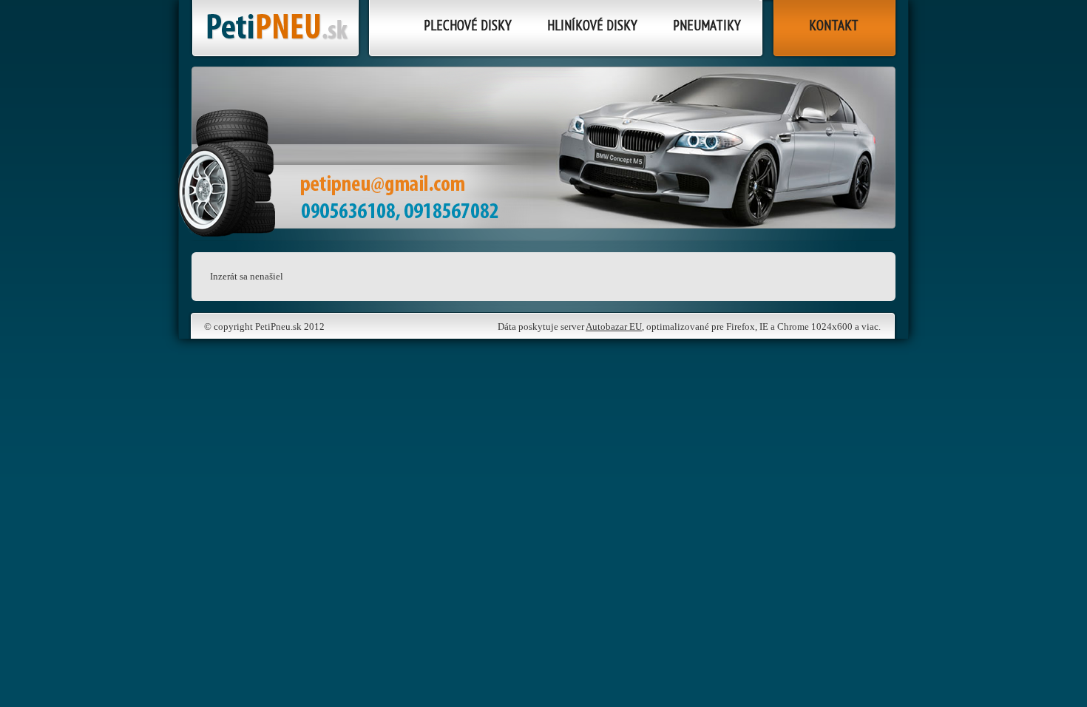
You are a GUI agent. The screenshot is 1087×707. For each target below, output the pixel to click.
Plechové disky (468, 25)
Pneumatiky (707, 25)
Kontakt (834, 25)
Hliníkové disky (592, 25)
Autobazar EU (614, 326)
